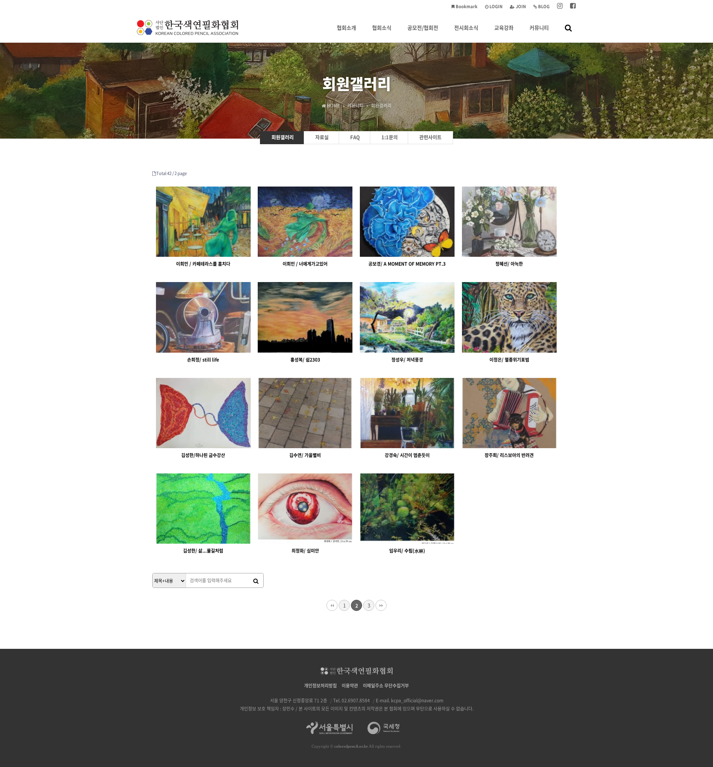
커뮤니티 (539, 27)
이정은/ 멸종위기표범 (509, 359)
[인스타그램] (559, 6)
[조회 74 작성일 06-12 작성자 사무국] (407, 413)
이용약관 (350, 685)
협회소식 (381, 27)
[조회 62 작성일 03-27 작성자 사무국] (509, 222)
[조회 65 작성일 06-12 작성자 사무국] (407, 508)
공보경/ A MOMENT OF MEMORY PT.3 (407, 263)
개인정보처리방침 (320, 685)
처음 (332, 605)
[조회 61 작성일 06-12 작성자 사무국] (509, 413)
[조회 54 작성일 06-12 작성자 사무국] (203, 508)
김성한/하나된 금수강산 (203, 455)
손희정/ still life (203, 359)
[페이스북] (572, 6)
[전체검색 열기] (568, 27)
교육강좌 (504, 27)
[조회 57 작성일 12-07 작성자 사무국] (203, 413)
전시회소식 (466, 27)
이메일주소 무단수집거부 (386, 685)
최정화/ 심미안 (305, 550)
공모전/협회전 (422, 27)
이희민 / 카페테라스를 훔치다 (203, 263)
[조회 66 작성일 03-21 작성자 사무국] (305, 317)
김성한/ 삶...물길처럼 (203, 550)
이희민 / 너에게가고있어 (305, 263)
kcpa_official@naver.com (417, 700)
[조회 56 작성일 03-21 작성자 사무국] (509, 317)
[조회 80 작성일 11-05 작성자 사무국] (407, 222)
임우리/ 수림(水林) (407, 550)
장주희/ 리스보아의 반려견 (509, 455)
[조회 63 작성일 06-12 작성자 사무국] (305, 413)
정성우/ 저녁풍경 (407, 359)
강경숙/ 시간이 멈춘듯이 (407, 455)
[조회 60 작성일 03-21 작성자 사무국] (407, 317)
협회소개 (346, 27)
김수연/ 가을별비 (305, 455)
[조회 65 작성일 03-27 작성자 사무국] (203, 317)
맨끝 (381, 605)
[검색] (255, 580)
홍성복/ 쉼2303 (305, 359)
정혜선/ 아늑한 (509, 263)
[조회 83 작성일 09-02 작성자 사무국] (203, 222)
